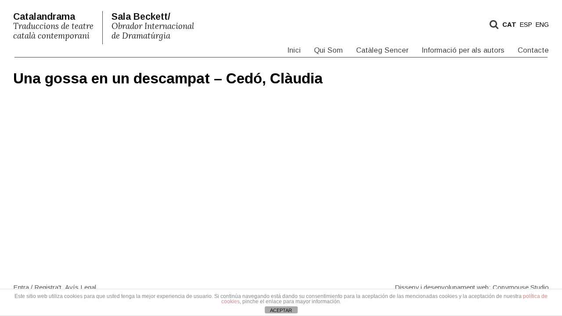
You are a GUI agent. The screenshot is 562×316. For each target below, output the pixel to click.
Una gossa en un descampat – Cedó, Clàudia (168, 78)
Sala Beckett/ (153, 26)
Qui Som (328, 50)
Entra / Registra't (37, 287)
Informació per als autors (463, 50)
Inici (294, 50)
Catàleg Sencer (382, 50)
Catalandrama (53, 26)
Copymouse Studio (521, 287)
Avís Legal (80, 287)
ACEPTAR (281, 310)
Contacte (533, 50)
